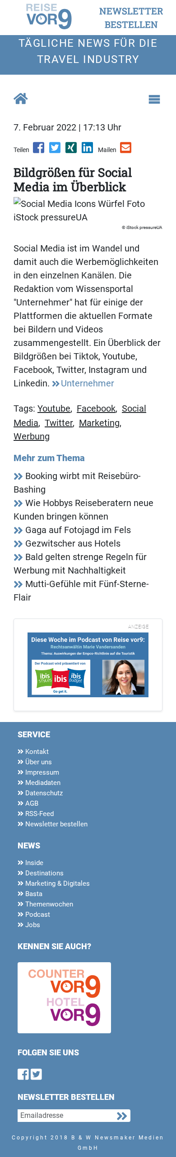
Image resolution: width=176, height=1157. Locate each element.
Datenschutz (43, 793)
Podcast (36, 914)
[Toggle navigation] (154, 99)
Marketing (99, 422)
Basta (32, 894)
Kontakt (36, 752)
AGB (30, 803)
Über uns (37, 762)
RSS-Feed (38, 814)
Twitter (59, 422)
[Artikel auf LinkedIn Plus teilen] (88, 150)
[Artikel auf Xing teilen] (71, 150)
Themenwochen (48, 904)
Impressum (41, 772)
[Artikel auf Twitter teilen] (55, 150)
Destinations (43, 873)
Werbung (32, 436)
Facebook (96, 408)
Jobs (31, 925)
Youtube (53, 408)
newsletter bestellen (131, 17)
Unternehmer (87, 383)
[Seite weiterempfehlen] (126, 150)
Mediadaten (41, 783)
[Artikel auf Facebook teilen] (39, 150)
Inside (33, 863)
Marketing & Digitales (56, 883)
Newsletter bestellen (55, 824)
